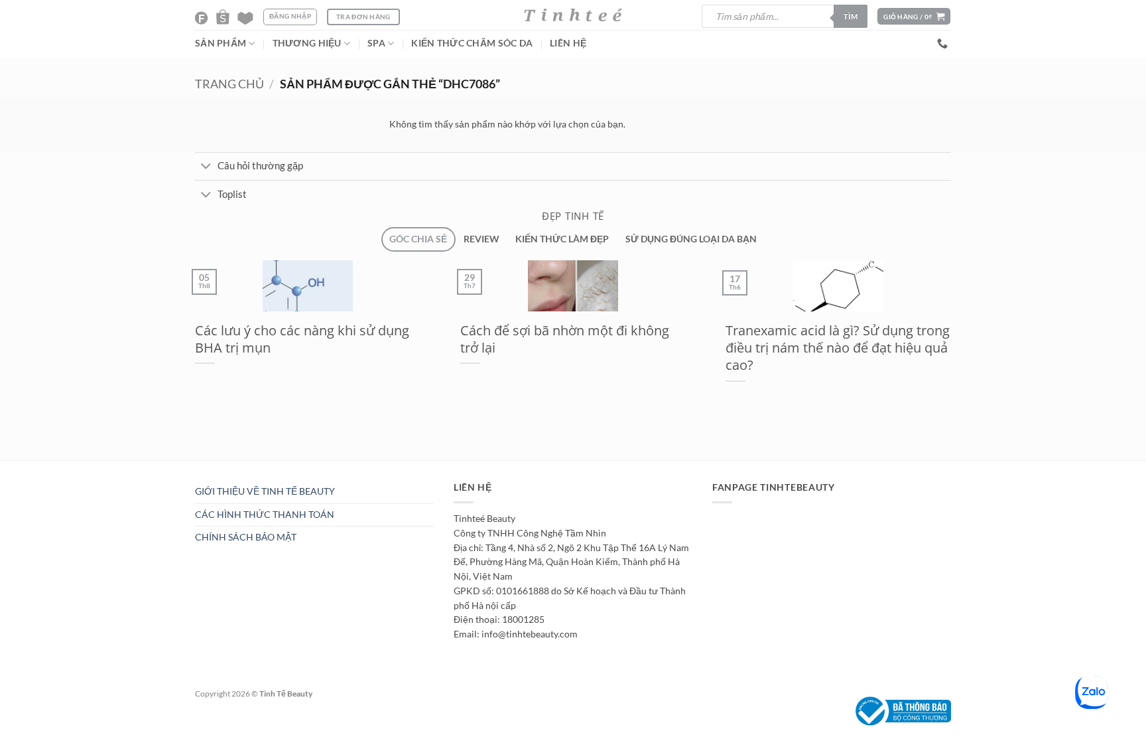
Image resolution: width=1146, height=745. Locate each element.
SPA (376, 43)
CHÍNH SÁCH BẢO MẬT (245, 537)
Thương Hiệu (307, 43)
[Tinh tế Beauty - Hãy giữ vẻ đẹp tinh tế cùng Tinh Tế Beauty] (573, 15)
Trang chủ (229, 84)
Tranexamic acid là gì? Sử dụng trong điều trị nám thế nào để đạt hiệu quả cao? (838, 347)
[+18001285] (944, 43)
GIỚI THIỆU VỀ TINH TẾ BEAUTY (265, 491)
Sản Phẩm (220, 43)
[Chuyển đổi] (206, 167)
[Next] (217, 466)
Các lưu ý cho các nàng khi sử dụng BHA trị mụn (302, 339)
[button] (913, 16)
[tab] (418, 239)
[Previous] (186, 466)
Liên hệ (568, 43)
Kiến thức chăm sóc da (472, 43)
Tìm (851, 16)
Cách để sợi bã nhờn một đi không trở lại (564, 339)
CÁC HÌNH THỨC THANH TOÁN (264, 514)
